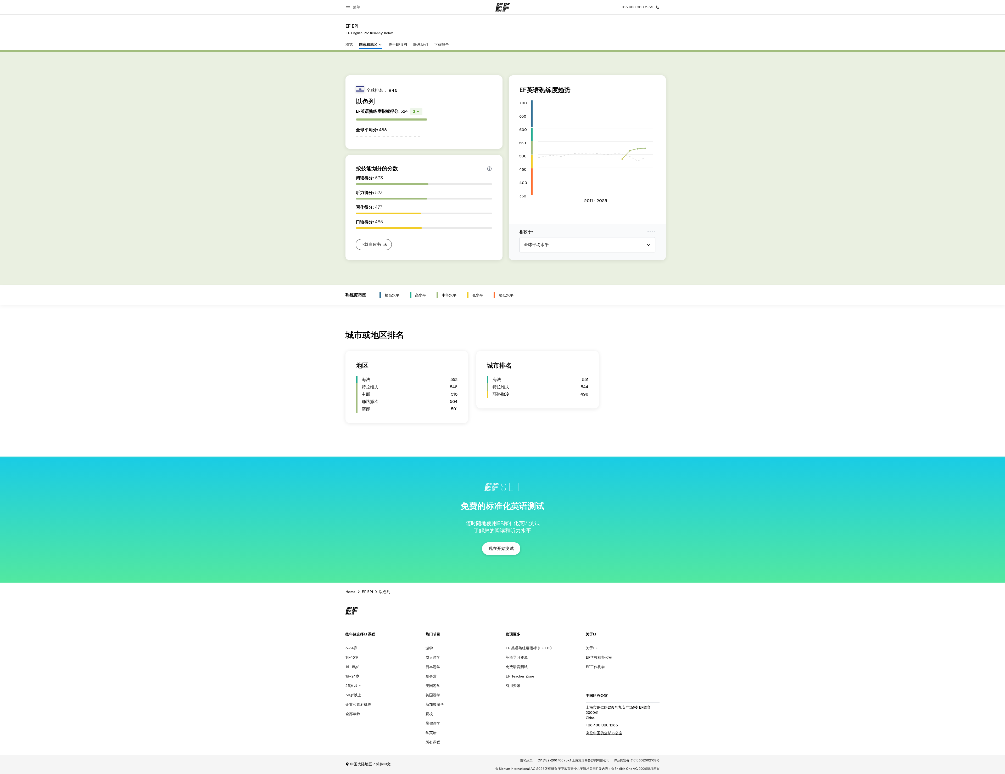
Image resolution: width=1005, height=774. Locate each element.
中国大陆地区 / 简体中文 (370, 764)
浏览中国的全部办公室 (604, 733)
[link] (369, 29)
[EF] (502, 7)
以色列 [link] (384, 592)
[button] (353, 7)
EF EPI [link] (367, 592)
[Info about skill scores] (489, 168)
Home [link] (350, 592)
